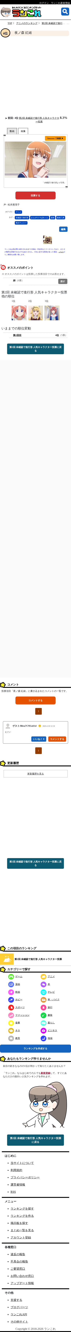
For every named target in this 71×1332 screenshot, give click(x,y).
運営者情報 (18, 1184)
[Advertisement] (35, 76)
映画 (17, 992)
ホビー (18, 999)
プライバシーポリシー (25, 1177)
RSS (13, 1191)
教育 (17, 1038)
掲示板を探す (19, 1223)
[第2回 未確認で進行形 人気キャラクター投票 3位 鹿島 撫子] (52, 312)
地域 (50, 1038)
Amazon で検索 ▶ (55, 138)
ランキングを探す (22, 1208)
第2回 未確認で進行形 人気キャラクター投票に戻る (35, 349)
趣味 (50, 1015)
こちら (61, 252)
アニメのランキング (27, 23)
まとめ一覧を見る (22, 1230)
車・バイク (54, 999)
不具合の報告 (19, 1261)
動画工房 (60, 218)
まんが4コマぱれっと (39, 218)
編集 (63, 229)
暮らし (51, 1022)
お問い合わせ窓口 (22, 1275)
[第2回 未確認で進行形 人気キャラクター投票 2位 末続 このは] (35, 312)
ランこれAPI (19, 1314)
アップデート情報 (22, 1283)
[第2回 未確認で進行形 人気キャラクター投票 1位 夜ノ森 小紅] (19, 312)
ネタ (17, 1030)
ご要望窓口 (18, 1268)
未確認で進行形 (22, 218)
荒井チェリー (21, 223)
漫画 (52, 218)
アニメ (18, 212)
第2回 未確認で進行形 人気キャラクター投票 (38, 959)
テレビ (51, 992)
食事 (17, 1022)
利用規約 (16, 1170)
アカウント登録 (21, 1237)
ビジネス (52, 1030)
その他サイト (19, 1321)
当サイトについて (22, 1162)
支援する (16, 1299)
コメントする (35, 700)
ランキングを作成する (35, 1048)
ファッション (22, 1015)
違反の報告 (18, 1254)
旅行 (50, 1007)
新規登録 (45, 1073)
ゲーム (18, 976)
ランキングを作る (22, 1215)
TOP (10, 23)
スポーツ (20, 1007)
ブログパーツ (19, 1307)
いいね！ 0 (38, 739)
